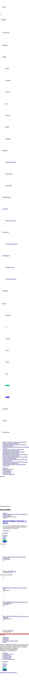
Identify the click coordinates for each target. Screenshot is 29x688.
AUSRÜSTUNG (7, 197)
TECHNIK (5, 209)
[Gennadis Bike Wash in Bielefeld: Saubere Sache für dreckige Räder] (10, 600)
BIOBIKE (5, 150)
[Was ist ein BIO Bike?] (10, 629)
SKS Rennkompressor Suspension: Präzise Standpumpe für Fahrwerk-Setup (14, 452)
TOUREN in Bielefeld (11, 279)
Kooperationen (6, 470)
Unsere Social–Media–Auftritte (10, 641)
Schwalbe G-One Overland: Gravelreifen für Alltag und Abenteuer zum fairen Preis (15, 462)
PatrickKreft (6, 516)
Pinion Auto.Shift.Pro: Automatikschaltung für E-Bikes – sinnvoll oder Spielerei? (14, 443)
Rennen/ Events (7, 473)
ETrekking (8, 80)
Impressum (5, 637)
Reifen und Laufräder (11, 220)
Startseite (5, 45)
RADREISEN (6, 255)
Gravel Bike (8, 185)
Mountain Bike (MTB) (11, 162)
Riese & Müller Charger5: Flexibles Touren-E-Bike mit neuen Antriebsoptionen (15, 457)
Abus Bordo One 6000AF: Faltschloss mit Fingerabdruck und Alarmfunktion (13, 450)
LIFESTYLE (6, 232)
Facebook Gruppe (7, 471)
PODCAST (5, 290)
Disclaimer (5, 639)
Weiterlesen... (6, 530)
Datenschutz (6, 638)
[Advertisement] (14, 491)
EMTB (7, 68)
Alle (7, 103)
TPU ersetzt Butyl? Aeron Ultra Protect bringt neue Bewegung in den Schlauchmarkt (15, 455)
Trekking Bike (9, 173)
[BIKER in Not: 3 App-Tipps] (10, 570)
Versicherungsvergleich (11, 244)
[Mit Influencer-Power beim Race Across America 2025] (10, 586)
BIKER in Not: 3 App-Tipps (9, 571)
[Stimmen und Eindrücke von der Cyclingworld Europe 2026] (10, 555)
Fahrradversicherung (8, 469)
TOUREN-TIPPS (10, 267)
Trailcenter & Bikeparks (8, 474)
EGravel (8, 92)
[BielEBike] (3, 19)
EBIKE (4, 57)
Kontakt (5, 642)
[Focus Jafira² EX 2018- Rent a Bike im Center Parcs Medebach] (10, 615)
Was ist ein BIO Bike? (8, 630)
